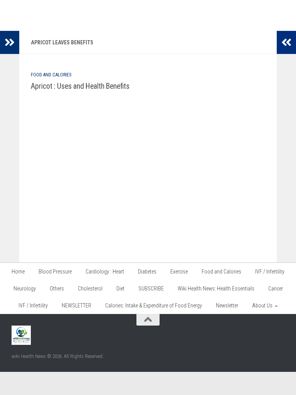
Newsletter (227, 305)
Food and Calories (51, 75)
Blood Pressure (55, 271)
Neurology (24, 288)
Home (18, 271)
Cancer (275, 288)
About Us (262, 305)
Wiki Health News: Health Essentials (216, 288)
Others (57, 288)
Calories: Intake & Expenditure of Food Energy (153, 305)
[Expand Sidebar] (9, 42)
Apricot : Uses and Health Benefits (80, 86)
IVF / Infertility (269, 271)
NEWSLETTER (76, 305)
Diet (120, 288)
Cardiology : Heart (105, 271)
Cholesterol (90, 288)
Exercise (179, 271)
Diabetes (147, 271)
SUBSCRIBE (151, 288)
